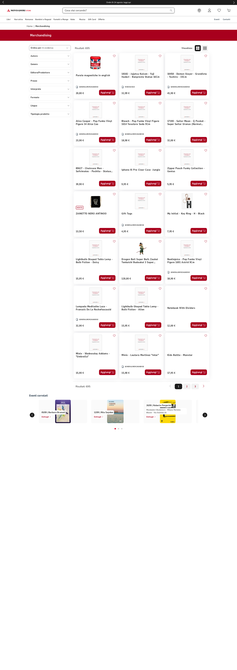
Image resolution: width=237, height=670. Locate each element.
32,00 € (171, 140)
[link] (199, 10)
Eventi (217, 19)
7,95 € (170, 231)
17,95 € (171, 373)
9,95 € (125, 184)
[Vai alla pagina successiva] (203, 386)
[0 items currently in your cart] (228, 10)
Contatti (226, 19)
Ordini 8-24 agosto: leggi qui (118, 2)
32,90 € (80, 325)
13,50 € (80, 231)
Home (30, 26)
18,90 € (126, 140)
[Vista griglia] (198, 48)
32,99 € (126, 93)
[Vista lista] (205, 48)
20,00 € (80, 93)
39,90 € (80, 184)
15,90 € (80, 373)
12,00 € (171, 325)
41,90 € (171, 93)
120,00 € (126, 278)
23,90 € (80, 140)
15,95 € (80, 278)
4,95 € (125, 231)
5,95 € (170, 184)
